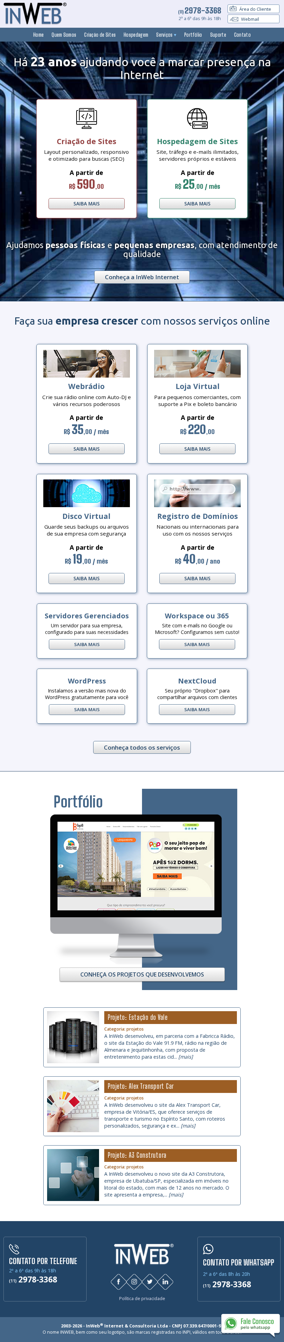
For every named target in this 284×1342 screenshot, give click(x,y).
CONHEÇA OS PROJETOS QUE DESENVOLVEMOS (142, 974)
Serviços (165, 35)
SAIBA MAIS (86, 203)
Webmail (249, 19)
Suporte (218, 35)
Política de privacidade (142, 1298)
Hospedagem (136, 35)
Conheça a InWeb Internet (142, 277)
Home (38, 35)
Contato (242, 35)
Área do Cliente (254, 9)
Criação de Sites (100, 35)
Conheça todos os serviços (142, 747)
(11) (199, 12)
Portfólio (193, 35)
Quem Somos (64, 35)
